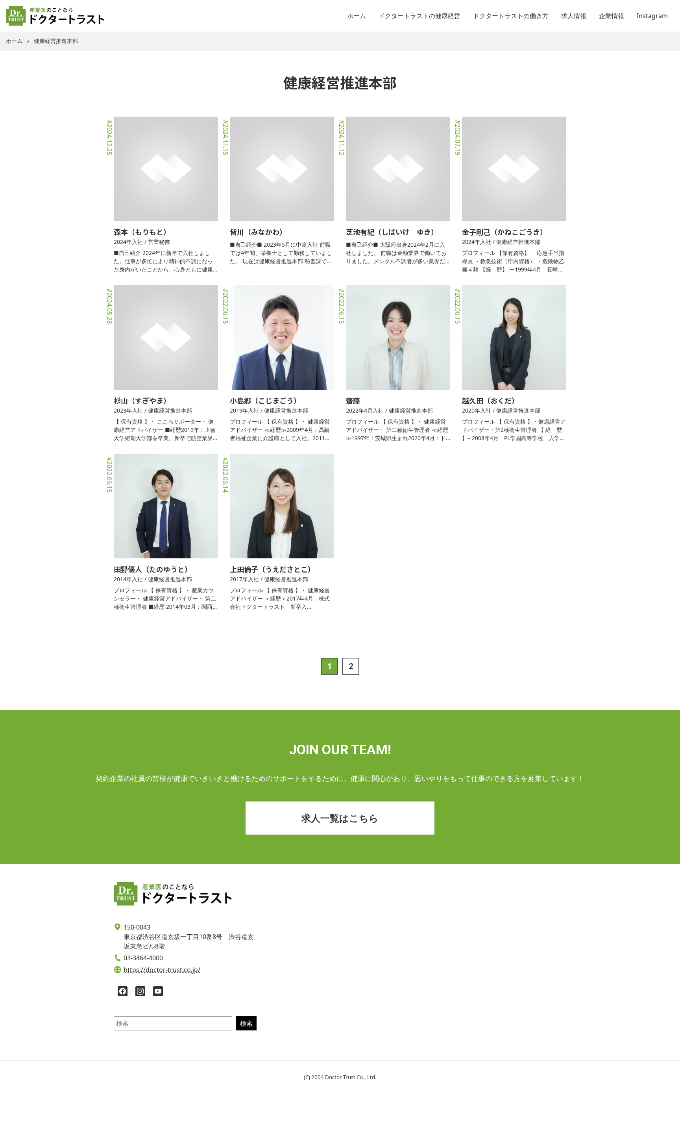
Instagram (652, 15)
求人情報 (573, 15)
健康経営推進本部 (56, 41)
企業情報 (611, 15)
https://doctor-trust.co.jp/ (162, 969)
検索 (246, 1023)
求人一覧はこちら (340, 817)
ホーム (356, 15)
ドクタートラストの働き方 (511, 15)
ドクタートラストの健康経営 (419, 15)
